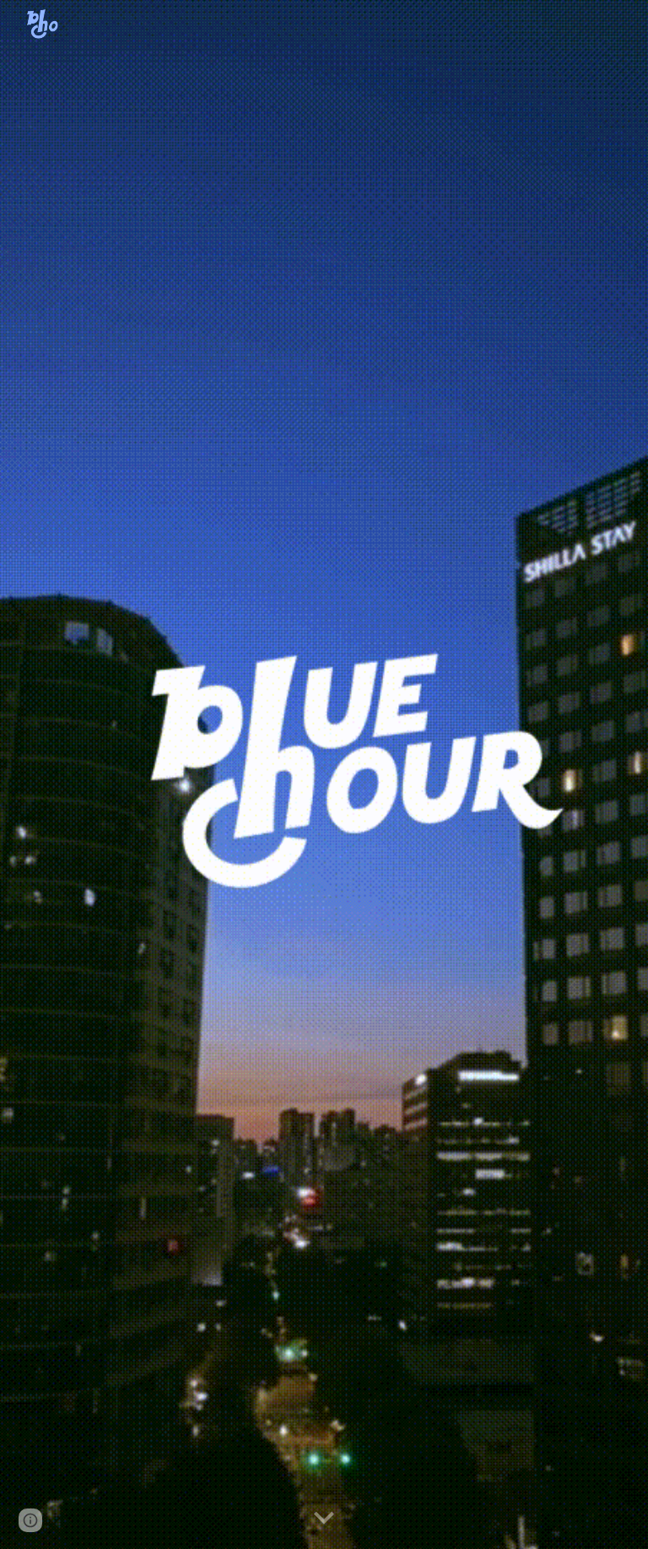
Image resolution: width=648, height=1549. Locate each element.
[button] (324, 1518)
